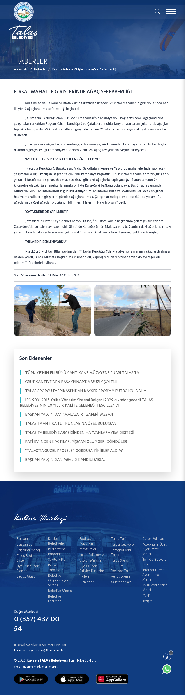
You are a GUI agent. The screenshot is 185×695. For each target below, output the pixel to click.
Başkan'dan (25, 544)
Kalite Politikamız (91, 555)
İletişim (147, 601)
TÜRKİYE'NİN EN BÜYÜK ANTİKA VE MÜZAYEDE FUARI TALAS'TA (82, 372)
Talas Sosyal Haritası (120, 562)
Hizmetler (86, 582)
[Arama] (157, 11)
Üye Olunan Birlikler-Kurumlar (91, 568)
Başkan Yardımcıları (56, 567)
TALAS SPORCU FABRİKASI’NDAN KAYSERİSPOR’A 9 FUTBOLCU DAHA (85, 391)
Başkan (22, 538)
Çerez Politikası (153, 538)
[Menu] (171, 11)
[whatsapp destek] (169, 671)
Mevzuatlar (87, 549)
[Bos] (52, 311)
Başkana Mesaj (28, 550)
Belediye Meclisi (60, 590)
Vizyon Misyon (90, 560)
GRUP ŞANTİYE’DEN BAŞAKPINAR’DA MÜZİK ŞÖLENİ (71, 381)
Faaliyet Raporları (86, 541)
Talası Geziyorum (123, 544)
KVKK (146, 595)
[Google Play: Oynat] (31, 678)
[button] (84, 69)
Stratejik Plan (57, 559)
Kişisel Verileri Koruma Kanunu (40, 645)
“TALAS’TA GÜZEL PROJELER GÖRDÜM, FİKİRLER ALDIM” (74, 450)
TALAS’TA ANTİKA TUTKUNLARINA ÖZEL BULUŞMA (70, 423)
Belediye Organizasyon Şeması (58, 580)
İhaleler (85, 576)
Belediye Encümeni (55, 598)
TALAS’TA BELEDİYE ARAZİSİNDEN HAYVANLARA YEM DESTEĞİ (79, 432)
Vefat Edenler (121, 576)
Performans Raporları (56, 551)
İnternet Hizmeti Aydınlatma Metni (154, 575)
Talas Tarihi (119, 538)
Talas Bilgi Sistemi (24, 558)
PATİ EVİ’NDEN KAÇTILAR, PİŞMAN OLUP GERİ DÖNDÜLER (76, 441)
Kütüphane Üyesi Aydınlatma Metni (155, 549)
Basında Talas (121, 571)
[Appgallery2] (112, 678)
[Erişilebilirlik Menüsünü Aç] (167, 656)
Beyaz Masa (26, 576)
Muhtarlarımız (121, 582)
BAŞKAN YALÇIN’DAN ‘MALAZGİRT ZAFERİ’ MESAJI (69, 414)
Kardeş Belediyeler (56, 541)
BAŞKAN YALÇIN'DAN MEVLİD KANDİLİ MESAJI (66, 459)
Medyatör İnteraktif (47, 667)
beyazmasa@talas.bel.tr (45, 650)
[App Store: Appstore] (72, 678)
